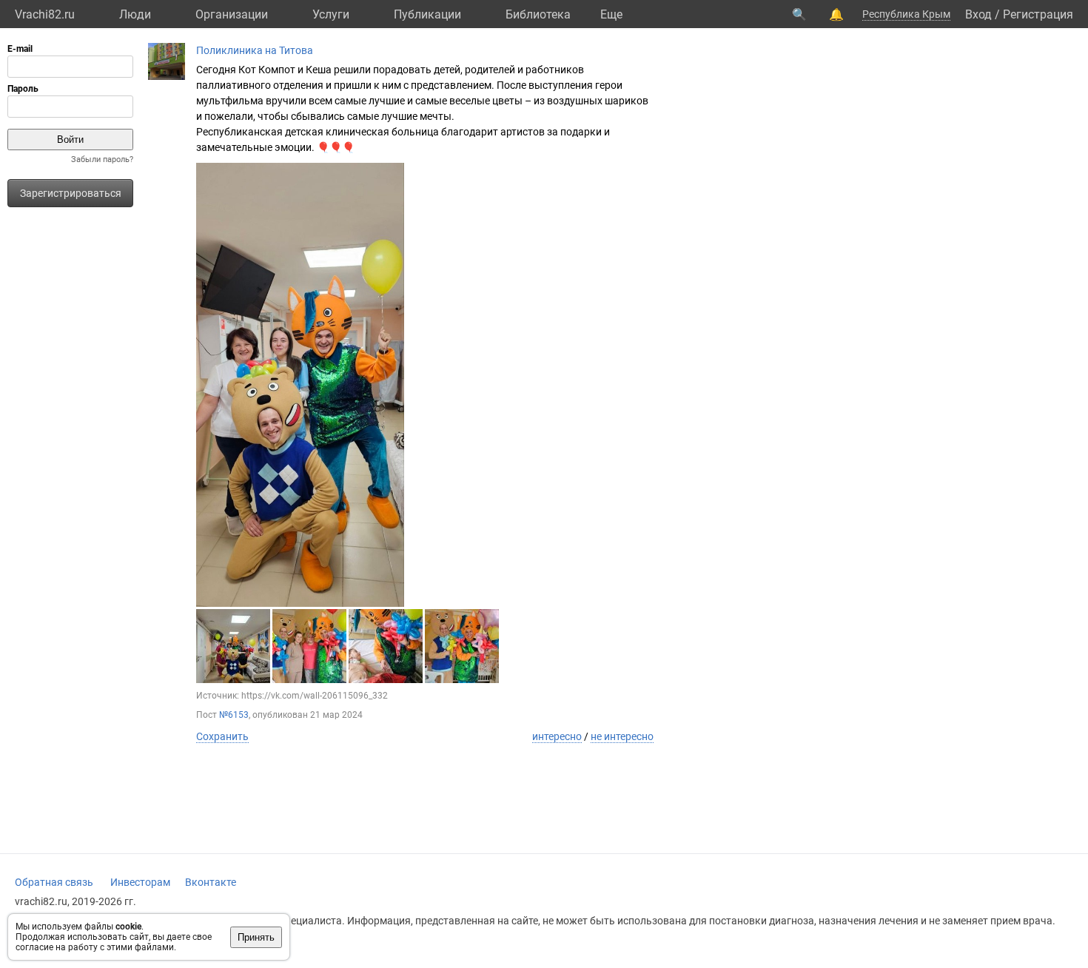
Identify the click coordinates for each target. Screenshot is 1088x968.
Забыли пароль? (102, 159)
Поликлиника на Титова (254, 50)
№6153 (234, 715)
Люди (135, 14)
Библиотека (538, 14)
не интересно (622, 736)
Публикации (427, 14)
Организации (231, 14)
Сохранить (222, 736)
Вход (978, 14)
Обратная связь (54, 882)
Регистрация (1038, 14)
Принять (256, 937)
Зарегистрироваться (70, 193)
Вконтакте (210, 882)
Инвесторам (140, 882)
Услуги (330, 14)
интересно (557, 736)
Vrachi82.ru (45, 14)
